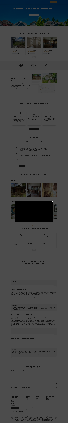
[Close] (52, 201)
